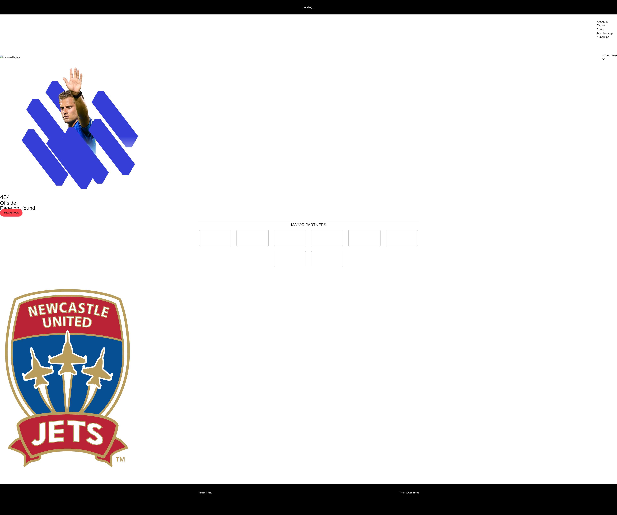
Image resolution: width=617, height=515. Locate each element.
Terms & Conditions (409, 492)
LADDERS (482, 46)
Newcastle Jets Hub (602, 46)
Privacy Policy (205, 492)
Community (518, 46)
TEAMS (499, 46)
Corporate (555, 46)
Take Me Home (11, 213)
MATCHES (463, 46)
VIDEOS (449, 46)
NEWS (437, 46)
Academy (575, 46)
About (536, 46)
